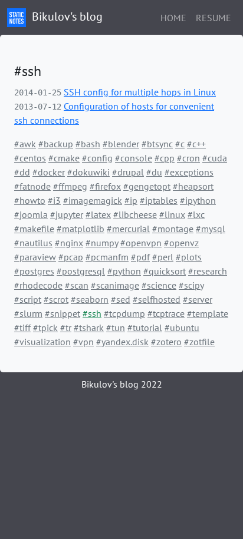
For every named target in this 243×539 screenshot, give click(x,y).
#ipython (198, 200)
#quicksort (164, 271)
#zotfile (199, 342)
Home (173, 18)
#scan (76, 285)
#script (27, 299)
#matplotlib (80, 228)
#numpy (102, 243)
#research (207, 271)
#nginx (69, 243)
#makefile (34, 228)
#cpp (165, 158)
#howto (29, 200)
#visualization (42, 342)
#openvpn (141, 243)
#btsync (157, 144)
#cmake (64, 158)
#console (133, 158)
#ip (130, 200)
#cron (188, 158)
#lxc (196, 214)
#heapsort (193, 186)
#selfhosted (156, 299)
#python (124, 271)
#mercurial (128, 228)
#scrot (56, 299)
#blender (121, 144)
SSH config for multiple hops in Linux (140, 92)
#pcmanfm (107, 257)
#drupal (128, 172)
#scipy (191, 285)
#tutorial (144, 327)
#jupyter (66, 214)
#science (159, 285)
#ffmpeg (70, 186)
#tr (65, 327)
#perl (162, 257)
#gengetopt (146, 186)
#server (197, 299)
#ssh (92, 313)
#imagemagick (92, 200)
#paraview (35, 257)
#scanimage (115, 285)
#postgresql (81, 271)
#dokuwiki (88, 172)
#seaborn (90, 299)
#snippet (62, 313)
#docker (48, 172)
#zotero (166, 342)
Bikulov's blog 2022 (121, 384)
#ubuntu (182, 327)
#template (207, 313)
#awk (25, 144)
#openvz (181, 243)
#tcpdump (124, 313)
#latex (98, 214)
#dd (22, 172)
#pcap (70, 257)
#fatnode (32, 186)
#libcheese (135, 214)
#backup (55, 144)
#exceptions (189, 172)
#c (180, 144)
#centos (30, 158)
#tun (115, 327)
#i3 (54, 200)
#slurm (28, 313)
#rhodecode (38, 285)
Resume (213, 18)
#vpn (83, 342)
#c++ (196, 144)
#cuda (214, 158)
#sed (120, 299)
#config (97, 158)
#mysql (210, 228)
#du (154, 172)
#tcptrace (166, 313)
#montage (172, 228)
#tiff (22, 327)
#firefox (105, 186)
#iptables (159, 200)
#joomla (31, 214)
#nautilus (33, 243)
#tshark (89, 327)
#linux (172, 214)
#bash (87, 144)
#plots (189, 257)
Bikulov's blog (66, 16)
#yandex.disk (122, 342)
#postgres (34, 271)
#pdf (140, 257)
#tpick (45, 327)
